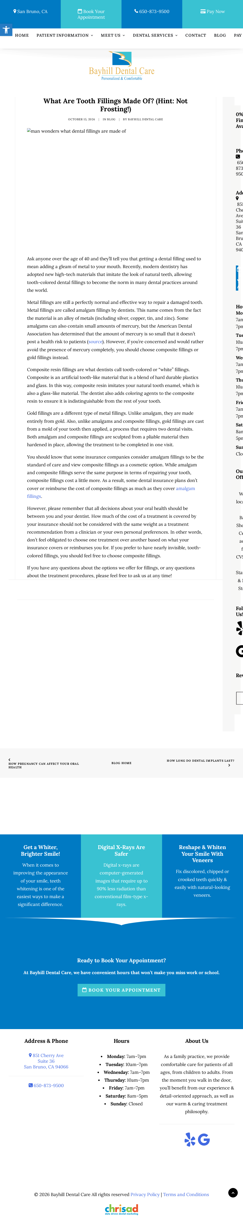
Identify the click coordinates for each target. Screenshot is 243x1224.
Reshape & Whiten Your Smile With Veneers (202, 854)
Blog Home (122, 763)
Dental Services (153, 35)
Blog (220, 35)
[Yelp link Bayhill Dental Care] (190, 1140)
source (95, 341)
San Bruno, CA (31, 11)
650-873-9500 (153, 11)
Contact (195, 35)
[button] (6, 30)
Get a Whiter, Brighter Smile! (40, 850)
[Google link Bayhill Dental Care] (204, 1140)
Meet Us (111, 35)
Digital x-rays (117, 865)
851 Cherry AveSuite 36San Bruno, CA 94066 (46, 1061)
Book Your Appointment (91, 14)
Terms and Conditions (186, 1194)
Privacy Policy (145, 1194)
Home (22, 35)
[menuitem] (22, 35)
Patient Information (63, 35)
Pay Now (215, 11)
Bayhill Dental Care (145, 119)
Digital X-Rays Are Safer (121, 850)
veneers (202, 895)
